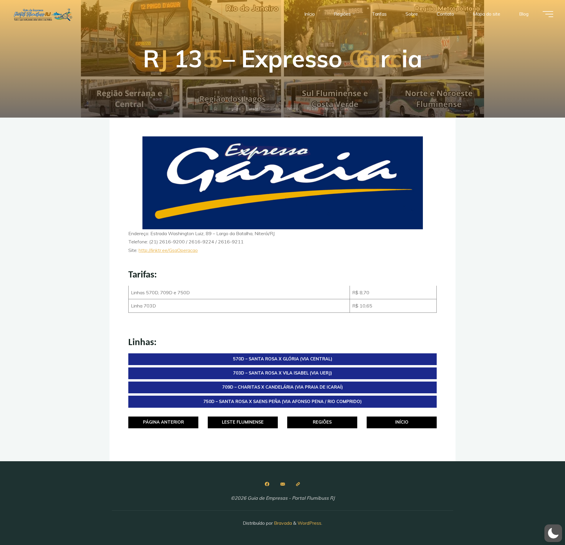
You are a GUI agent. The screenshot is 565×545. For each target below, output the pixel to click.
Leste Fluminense (264, 108)
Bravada (282, 523)
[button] (553, 533)
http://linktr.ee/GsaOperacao (168, 250)
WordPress (309, 523)
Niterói (293, 108)
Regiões (233, 108)
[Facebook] (266, 484)
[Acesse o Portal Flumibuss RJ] (298, 484)
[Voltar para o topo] (542, 522)
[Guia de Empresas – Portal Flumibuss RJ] (43, 14)
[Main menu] (548, 14)
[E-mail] (282, 484)
